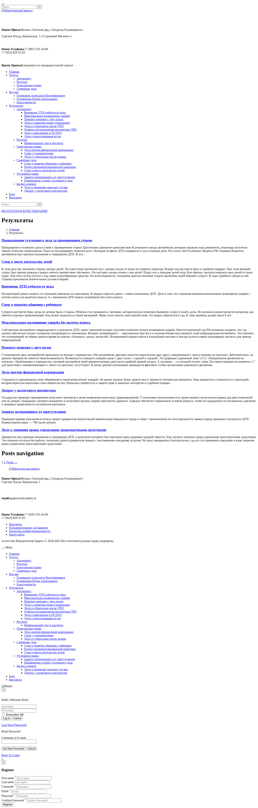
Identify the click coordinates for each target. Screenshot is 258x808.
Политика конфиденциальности (29, 531)
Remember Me (14, 714)
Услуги (13, 75)
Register (7, 804)
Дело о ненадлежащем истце (42, 136)
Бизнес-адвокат (26, 184)
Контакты (15, 197)
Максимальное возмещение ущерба (47, 116)
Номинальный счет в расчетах (43, 143)
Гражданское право (29, 85)
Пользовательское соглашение (28, 527)
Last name (8, 782)
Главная (14, 71)
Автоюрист (24, 78)
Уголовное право (28, 173)
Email (5, 791)
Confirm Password (13, 800)
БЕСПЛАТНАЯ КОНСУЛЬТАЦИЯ (24, 211)
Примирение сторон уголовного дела (48, 180)
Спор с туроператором (38, 153)
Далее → (11, 462)
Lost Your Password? (14, 725)
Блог (12, 194)
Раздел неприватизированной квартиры (50, 167)
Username (8, 786)
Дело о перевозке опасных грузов (46, 187)
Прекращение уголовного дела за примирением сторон (47, 240)
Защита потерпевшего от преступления (49, 177)
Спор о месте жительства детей (44, 170)
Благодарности (26, 102)
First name (8, 778)
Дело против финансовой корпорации (48, 150)
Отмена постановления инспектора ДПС (50, 129)
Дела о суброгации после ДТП (44, 126)
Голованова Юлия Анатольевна (37, 99)
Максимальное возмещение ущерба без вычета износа (46, 322)
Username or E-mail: (14, 737)
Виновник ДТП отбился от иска (45, 112)
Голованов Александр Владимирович (41, 95)
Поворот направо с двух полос (44, 119)
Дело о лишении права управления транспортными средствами (54, 430)
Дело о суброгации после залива (45, 156)
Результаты (16, 105)
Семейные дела (26, 88)
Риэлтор (22, 82)
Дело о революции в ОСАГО (43, 133)
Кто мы (14, 92)
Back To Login (11, 755)
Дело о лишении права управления (47, 122)
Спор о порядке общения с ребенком (47, 163)
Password (7, 795)
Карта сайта (16, 534)
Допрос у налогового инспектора (45, 190)
